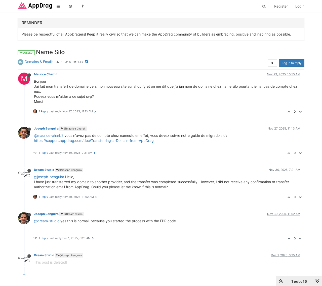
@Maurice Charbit (74, 128)
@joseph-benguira (49, 177)
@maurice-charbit (48, 135)
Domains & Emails (39, 61)
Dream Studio (44, 170)
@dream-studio (46, 221)
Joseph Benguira (46, 128)
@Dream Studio (73, 213)
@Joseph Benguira (70, 169)
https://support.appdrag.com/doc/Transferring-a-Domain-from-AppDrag (94, 140)
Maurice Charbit (46, 74)
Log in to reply (292, 63)
